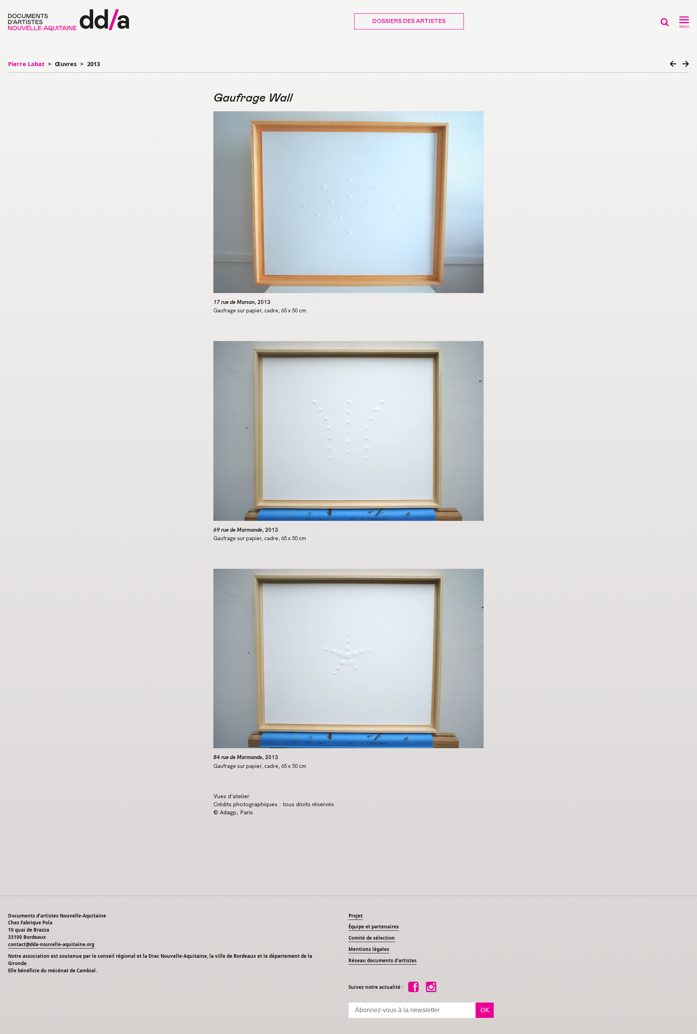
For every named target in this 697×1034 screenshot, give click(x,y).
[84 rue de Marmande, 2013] (348, 659)
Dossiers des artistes (409, 21)
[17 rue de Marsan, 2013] (348, 202)
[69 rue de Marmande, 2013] (348, 431)
